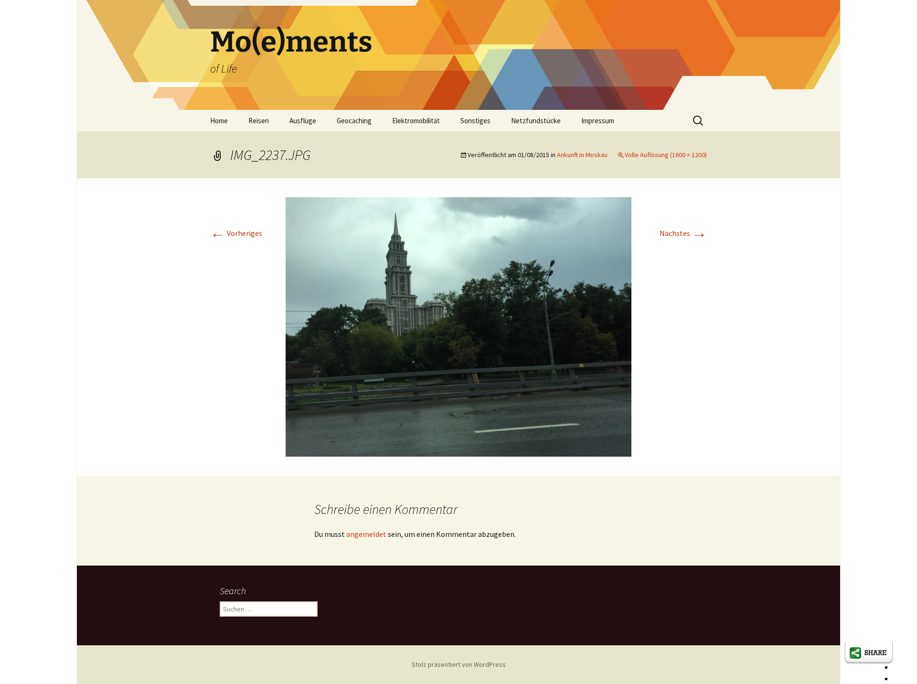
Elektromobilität (416, 120)
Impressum (597, 120)
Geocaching (354, 120)
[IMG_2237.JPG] (458, 326)
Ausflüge (302, 120)
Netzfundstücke (536, 120)
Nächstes (683, 233)
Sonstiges (475, 120)
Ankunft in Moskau (582, 154)
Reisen (258, 120)
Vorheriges (236, 233)
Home (219, 120)
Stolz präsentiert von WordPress (459, 664)
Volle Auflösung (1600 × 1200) (666, 154)
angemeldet (366, 534)
